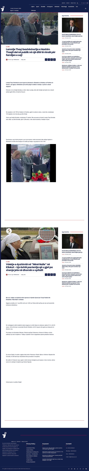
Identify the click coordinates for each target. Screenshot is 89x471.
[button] (77, 3)
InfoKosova (16, 59)
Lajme (8, 46)
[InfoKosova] (7, 59)
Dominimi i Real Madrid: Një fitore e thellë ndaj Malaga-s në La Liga (52, 460)
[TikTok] (84, 3)
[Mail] (75, 469)
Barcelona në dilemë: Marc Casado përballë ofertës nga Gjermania (52, 456)
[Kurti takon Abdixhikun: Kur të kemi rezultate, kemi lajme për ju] (72, 25)
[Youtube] (87, 3)
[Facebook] (82, 3)
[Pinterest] (51, 59)
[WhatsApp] (54, 59)
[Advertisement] (31, 71)
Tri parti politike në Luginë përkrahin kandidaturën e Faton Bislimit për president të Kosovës (72, 43)
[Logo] (5, 8)
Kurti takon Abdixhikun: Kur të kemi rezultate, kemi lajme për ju (72, 35)
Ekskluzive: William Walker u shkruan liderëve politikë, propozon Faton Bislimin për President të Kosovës (72, 67)
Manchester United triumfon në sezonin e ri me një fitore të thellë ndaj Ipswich (52, 452)
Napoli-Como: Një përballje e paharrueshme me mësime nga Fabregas (52, 448)
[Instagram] (83, 3)
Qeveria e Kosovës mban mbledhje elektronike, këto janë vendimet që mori (71, 50)
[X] (86, 3)
